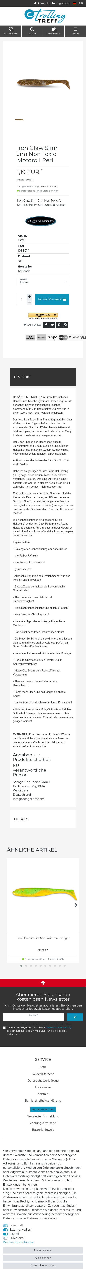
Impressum (43, 1087)
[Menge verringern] (29, 302)
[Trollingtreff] (43, 16)
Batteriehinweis (43, 1130)
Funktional (16, 1238)
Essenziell (16, 1225)
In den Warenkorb (50, 299)
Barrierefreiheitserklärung (43, 1100)
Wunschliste (33, 324)
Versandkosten (48, 186)
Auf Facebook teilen (46, 325)
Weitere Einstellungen (18, 1242)
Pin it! (59, 325)
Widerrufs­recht (43, 1074)
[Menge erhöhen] (29, 296)
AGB (43, 1067)
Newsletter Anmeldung (43, 1116)
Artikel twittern (52, 325)
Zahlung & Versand (43, 1123)
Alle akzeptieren (43, 1250)
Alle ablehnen (43, 1257)
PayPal (14, 1234)
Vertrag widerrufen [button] (43, 1109)
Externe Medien (20, 1229)
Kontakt (43, 1094)
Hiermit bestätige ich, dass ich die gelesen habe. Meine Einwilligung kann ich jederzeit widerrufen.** (39, 1031)
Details (21, 819)
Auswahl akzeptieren (43, 1265)
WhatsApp (65, 325)
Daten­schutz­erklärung (43, 1080)
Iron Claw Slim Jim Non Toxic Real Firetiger (43, 938)
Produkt (22, 377)
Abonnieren (75, 1017)
